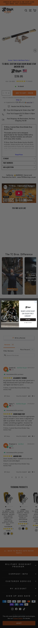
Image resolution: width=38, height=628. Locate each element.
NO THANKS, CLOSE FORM (28, 322)
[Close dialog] (36, 302)
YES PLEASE (28, 319)
